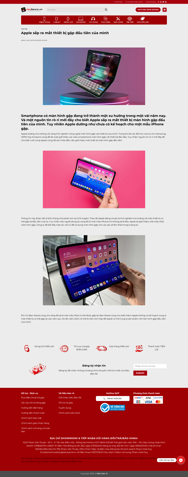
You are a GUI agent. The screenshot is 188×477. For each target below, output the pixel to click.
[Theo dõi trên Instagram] (161, 2)
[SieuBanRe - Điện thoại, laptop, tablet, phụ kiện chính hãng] (31, 9)
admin (44, 40)
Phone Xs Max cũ (86, 458)
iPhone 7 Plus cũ (118, 458)
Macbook (81, 22)
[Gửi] (106, 10)
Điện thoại (44, 22)
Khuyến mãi (143, 22)
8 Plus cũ (133, 458)
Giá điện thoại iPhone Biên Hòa (65, 461)
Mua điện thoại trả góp (36, 461)
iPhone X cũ (102, 458)
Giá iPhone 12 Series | (31, 458)
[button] (165, 10)
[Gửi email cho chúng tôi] (165, 2)
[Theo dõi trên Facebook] (158, 2)
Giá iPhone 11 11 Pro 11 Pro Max (59, 458)
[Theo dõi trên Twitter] (163, 2)
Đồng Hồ (68, 22)
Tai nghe (93, 22)
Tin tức (130, 22)
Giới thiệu (118, 2)
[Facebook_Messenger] (180, 460)
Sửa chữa (118, 22)
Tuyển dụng (151, 2)
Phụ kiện (105, 22)
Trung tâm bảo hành (134, 2)
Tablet (56, 22)
